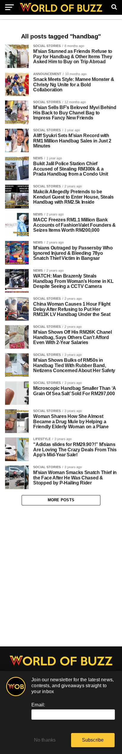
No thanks (45, 739)
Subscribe (93, 739)
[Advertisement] (61, 576)
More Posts (61, 500)
